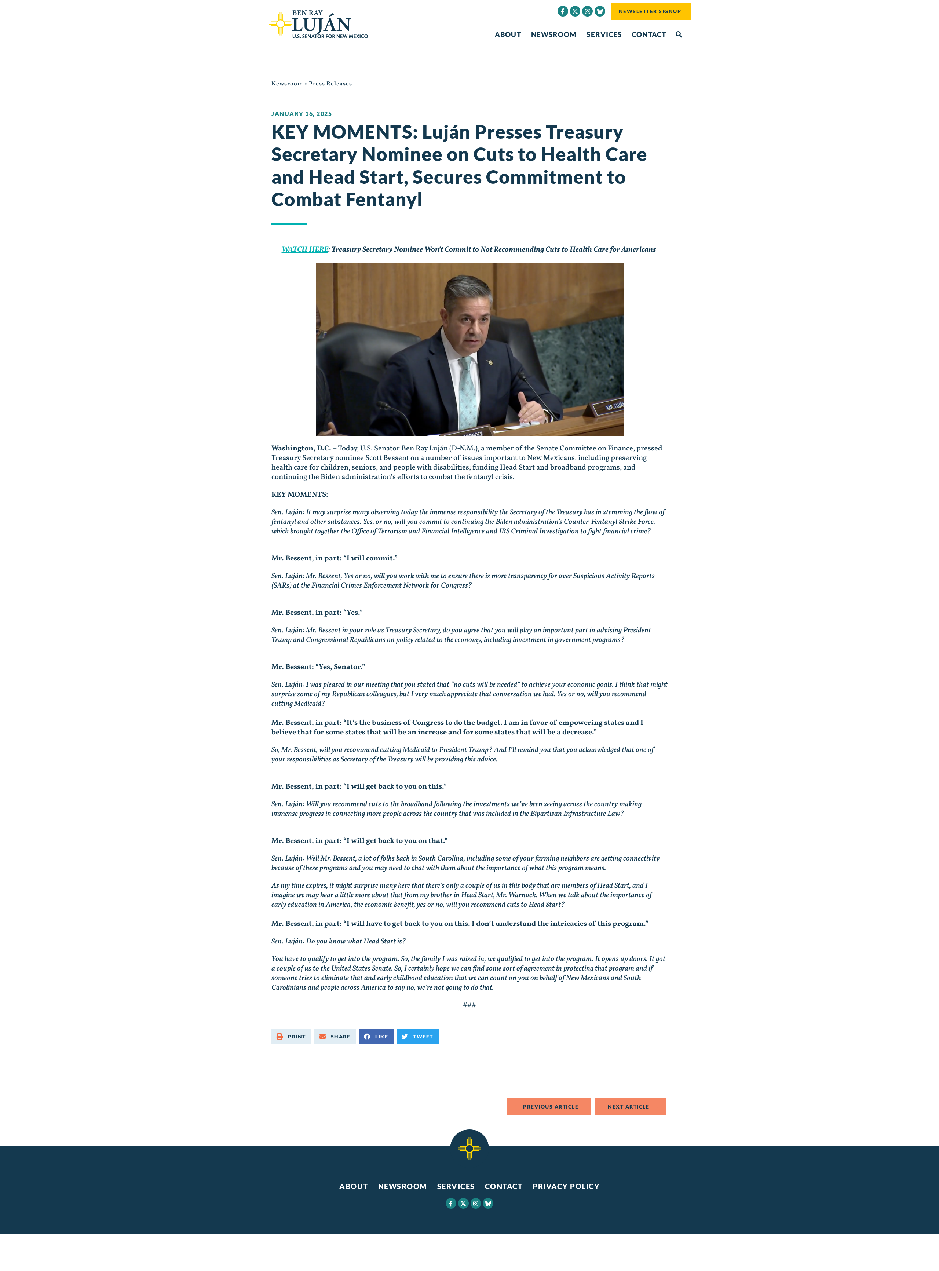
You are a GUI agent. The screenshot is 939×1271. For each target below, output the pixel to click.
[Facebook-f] (563, 11)
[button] (678, 34)
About (508, 34)
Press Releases (330, 84)
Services (604, 34)
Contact (649, 34)
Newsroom (554, 34)
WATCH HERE (305, 250)
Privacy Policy (566, 1186)
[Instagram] (587, 11)
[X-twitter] (575, 11)
